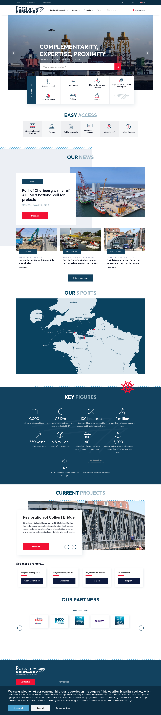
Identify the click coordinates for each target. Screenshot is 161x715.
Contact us (25, 681)
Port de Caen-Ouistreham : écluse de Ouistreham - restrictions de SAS (80, 261)
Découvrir (111, 267)
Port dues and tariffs (90, 131)
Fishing (73, 99)
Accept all (18, 708)
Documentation (30, 3)
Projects (128, 580)
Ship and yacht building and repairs (121, 85)
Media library (46, 3)
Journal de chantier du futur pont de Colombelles (36, 261)
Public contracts (71, 132)
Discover (35, 215)
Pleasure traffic (48, 99)
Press (18, 3)
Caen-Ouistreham (32, 580)
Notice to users (128, 132)
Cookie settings (63, 708)
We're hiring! (109, 132)
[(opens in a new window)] (39, 621)
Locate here (140, 10)
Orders (52, 132)
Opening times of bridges (32, 132)
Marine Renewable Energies (97, 86)
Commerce (73, 85)
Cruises (97, 99)
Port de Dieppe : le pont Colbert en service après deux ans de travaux (123, 261)
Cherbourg (64, 580)
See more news (81, 278)
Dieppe (96, 580)
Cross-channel (48, 86)
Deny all (40, 708)
